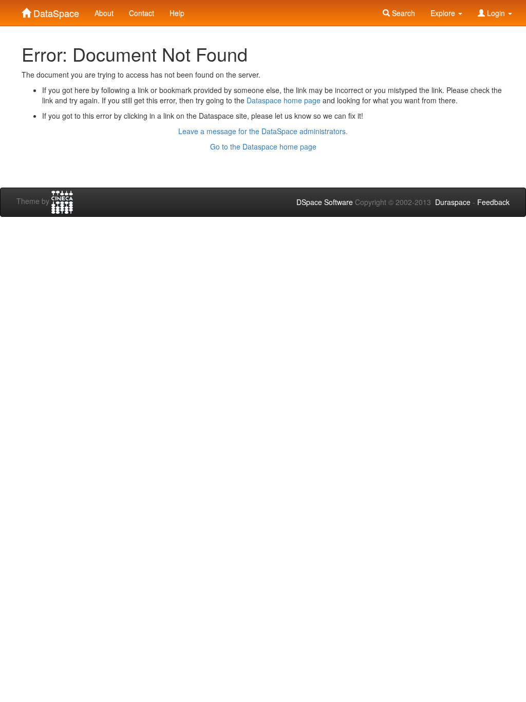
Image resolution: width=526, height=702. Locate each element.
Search (402, 13)
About (104, 13)
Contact (141, 13)
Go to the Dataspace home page (263, 146)
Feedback (493, 202)
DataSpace (55, 10)
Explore (443, 13)
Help (177, 13)
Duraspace (453, 202)
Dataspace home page (284, 100)
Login (496, 13)
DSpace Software (324, 202)
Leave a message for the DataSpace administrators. (263, 131)
